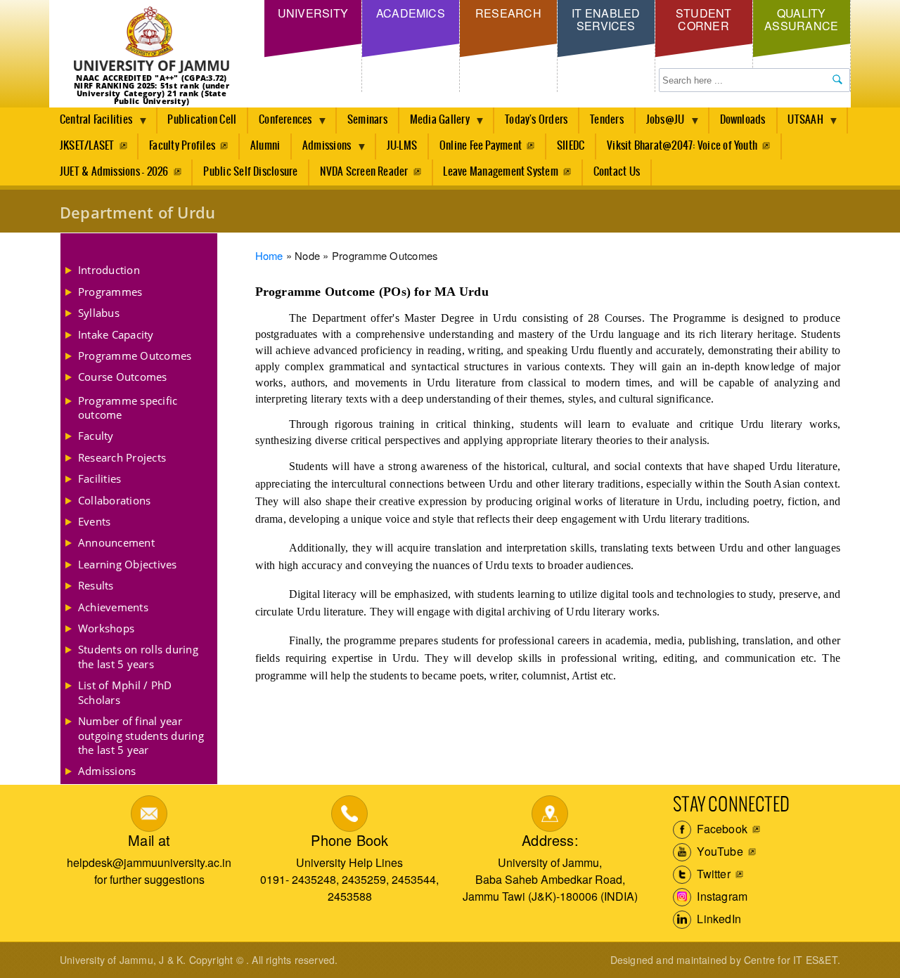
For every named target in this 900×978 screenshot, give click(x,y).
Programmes (110, 292)
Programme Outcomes (134, 355)
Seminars (367, 120)
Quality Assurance (801, 19)
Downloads (743, 120)
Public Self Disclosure (250, 172)
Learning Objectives (127, 564)
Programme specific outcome (127, 407)
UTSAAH (800, 123)
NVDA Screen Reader (364, 172)
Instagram (720, 896)
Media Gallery (434, 123)
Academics (410, 13)
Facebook (720, 829)
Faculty (96, 436)
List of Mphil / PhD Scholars (125, 692)
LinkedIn (717, 919)
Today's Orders (536, 120)
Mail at (149, 840)
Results (96, 585)
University (313, 13)
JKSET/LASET (87, 146)
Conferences (280, 123)
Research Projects (122, 457)
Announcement (116, 542)
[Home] (151, 40)
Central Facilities (90, 123)
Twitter (712, 874)
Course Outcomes (122, 377)
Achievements (113, 607)
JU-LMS (402, 146)
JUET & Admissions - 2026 (114, 172)
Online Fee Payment (480, 146)
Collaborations (114, 500)
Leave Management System (500, 172)
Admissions (321, 149)
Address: (550, 840)
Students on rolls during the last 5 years (138, 656)
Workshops (106, 628)
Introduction (109, 270)
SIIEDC (570, 146)
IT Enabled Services (606, 19)
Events (94, 521)
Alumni (265, 146)
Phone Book (349, 840)
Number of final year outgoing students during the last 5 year (141, 735)
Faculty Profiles (182, 146)
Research (508, 13)
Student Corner (704, 19)
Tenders (607, 120)
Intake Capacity (116, 334)
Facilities (99, 478)
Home (269, 255)
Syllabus (99, 313)
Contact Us (616, 172)
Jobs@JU (660, 123)
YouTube (718, 851)
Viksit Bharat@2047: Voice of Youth (682, 146)
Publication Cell (201, 120)
